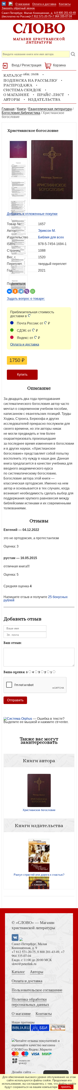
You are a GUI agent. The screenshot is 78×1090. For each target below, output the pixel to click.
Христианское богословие (39, 810)
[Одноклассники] (15, 291)
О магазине (22, 4)
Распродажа (17, 85)
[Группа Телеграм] (11, 4)
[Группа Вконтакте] (4, 4)
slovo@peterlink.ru (24, 963)
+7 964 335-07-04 (61, 16)
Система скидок (22, 90)
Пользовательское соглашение (37, 989)
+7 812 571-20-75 (40, 16)
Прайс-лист (50, 94)
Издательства (44, 99)
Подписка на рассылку (30, 80)
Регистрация (31, 65)
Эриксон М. (47, 230)
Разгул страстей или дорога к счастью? (39, 874)
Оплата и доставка (44, 4)
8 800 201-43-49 (66, 12)
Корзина (59, 65)
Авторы (11, 99)
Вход (15, 65)
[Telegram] (21, 291)
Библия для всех (51, 237)
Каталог (18, 971)
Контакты (65, 4)
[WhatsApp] (32, 291)
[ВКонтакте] (9, 291)
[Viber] (26, 291)
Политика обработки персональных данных (30, 1002)
